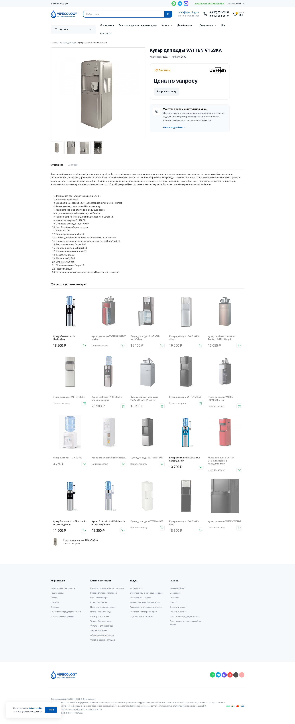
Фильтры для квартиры (101, 626)
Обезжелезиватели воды (102, 635)
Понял (51, 710)
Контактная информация (62, 616)
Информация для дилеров (63, 588)
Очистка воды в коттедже (102, 640)
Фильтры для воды (99, 616)
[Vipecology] (64, 14)
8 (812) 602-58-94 (219, 15)
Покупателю (206, 25)
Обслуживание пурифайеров (143, 612)
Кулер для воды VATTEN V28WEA (109, 457)
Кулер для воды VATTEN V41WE (146, 521)
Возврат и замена (178, 607)
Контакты (105, 33)
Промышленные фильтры (102, 607)
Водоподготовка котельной (103, 593)
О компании (107, 25)
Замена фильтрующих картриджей (146, 607)
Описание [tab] (57, 164)
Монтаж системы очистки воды (145, 602)
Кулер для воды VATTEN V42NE (146, 457)
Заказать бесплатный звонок (209, 3)
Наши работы (57, 593)
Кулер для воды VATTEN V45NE (185, 397)
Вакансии (55, 607)
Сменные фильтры (99, 598)
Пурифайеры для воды (101, 612)
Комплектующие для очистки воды (107, 588)
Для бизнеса (184, 25)
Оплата (173, 602)
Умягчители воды (98, 630)
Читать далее (123, 345)
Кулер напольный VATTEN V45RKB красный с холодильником (221, 460)
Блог (223, 25)
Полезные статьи (178, 612)
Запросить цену (166, 91)
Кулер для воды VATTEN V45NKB (225, 521)
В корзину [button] (84, 345)
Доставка (174, 598)
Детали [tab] (73, 164)
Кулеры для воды (68, 43)
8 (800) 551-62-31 (219, 12)
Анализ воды (136, 588)
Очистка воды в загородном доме (137, 25)
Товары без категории (100, 621)
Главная (54, 43)
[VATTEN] (218, 70)
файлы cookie (35, 708)
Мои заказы (175, 593)
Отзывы (55, 598)
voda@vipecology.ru (189, 12)
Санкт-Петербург (234, 3)
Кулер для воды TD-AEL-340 (67, 457)
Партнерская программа (141, 616)
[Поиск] (168, 14)
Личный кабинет (177, 588)
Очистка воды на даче (140, 598)
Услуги (165, 25)
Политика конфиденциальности (66, 612)
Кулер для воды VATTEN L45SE (69, 397)
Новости (55, 602)
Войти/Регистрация (59, 3)
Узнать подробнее (174, 127)
